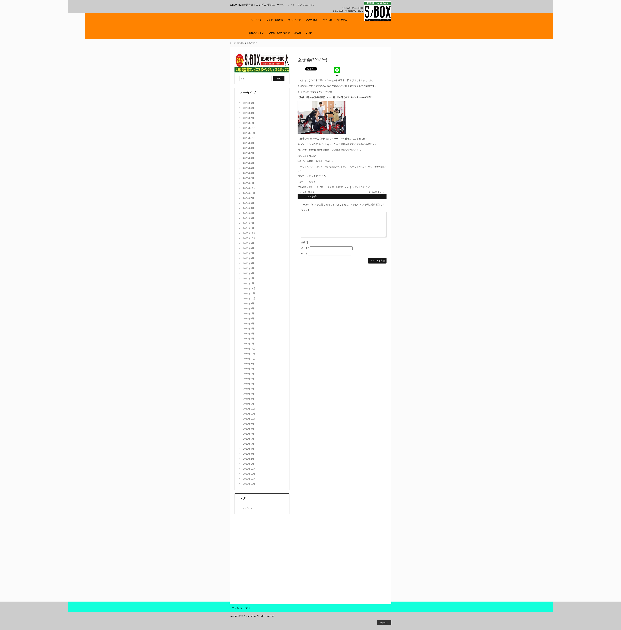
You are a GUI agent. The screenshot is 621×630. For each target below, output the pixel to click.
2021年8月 (248, 368)
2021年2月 (248, 398)
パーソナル (342, 20)
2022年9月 (248, 303)
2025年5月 (248, 163)
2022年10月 (249, 298)
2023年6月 (248, 258)
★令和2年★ (307, 192)
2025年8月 (248, 148)
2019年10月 (249, 479)
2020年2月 (248, 459)
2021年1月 (248, 403)
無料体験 (327, 20)
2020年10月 (249, 418)
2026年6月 (248, 103)
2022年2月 (248, 338)
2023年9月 (248, 243)
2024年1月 (248, 228)
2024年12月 (249, 188)
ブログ (309, 33)
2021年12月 (249, 348)
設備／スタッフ (256, 33)
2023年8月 (248, 248)
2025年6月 (248, 158)
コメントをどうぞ (361, 187)
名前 (304, 242)
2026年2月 (248, 118)
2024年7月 (248, 198)
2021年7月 (248, 373)
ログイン (247, 508)
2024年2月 (248, 223)
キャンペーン (294, 20)
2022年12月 (249, 288)
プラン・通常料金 (275, 20)
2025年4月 (248, 168)
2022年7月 (248, 313)
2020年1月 (248, 464)
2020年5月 (248, 443)
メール (305, 248)
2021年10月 (249, 358)
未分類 (330, 187)
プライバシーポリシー (242, 608)
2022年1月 (248, 343)
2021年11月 (249, 353)
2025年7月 (248, 153)
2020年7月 (248, 433)
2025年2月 (248, 178)
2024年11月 (249, 193)
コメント (305, 210)
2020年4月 (248, 448)
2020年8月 (248, 428)
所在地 (297, 33)
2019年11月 (249, 474)
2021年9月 (248, 363)
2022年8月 (248, 308)
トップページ (255, 20)
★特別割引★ (376, 192)
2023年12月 (249, 233)
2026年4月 (248, 108)
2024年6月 (248, 203)
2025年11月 (249, 133)
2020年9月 (248, 423)
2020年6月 (248, 438)
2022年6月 (248, 318)
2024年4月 (248, 213)
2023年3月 (248, 273)
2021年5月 (248, 383)
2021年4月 (248, 388)
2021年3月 (248, 393)
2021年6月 (248, 378)
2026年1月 (248, 123)
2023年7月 (248, 253)
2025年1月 (248, 183)
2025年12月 (249, 128)
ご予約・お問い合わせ (279, 33)
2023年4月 (248, 268)
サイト (304, 253)
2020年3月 (248, 453)
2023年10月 (249, 238)
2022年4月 (248, 328)
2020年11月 (249, 413)
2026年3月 (248, 113)
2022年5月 (248, 323)
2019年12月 (249, 469)
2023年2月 (248, 278)
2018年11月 (249, 484)
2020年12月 (249, 408)
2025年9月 (248, 143)
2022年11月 (249, 293)
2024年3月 (248, 218)
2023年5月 (248, 263)
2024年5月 (248, 208)
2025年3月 (248, 173)
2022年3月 (248, 333)
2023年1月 (248, 283)
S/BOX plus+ (312, 20)
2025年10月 (249, 138)
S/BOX (377, 11)
